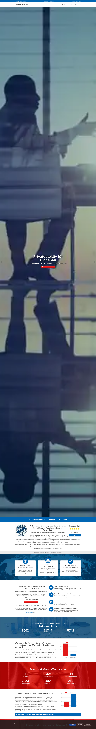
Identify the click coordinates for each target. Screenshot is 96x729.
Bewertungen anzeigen (74, 535)
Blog (72, 4)
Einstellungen (88, 724)
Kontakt (76, 4)
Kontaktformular (29, 612)
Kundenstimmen (65, 4)
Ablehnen (80, 724)
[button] (48, 267)
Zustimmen (72, 724)
